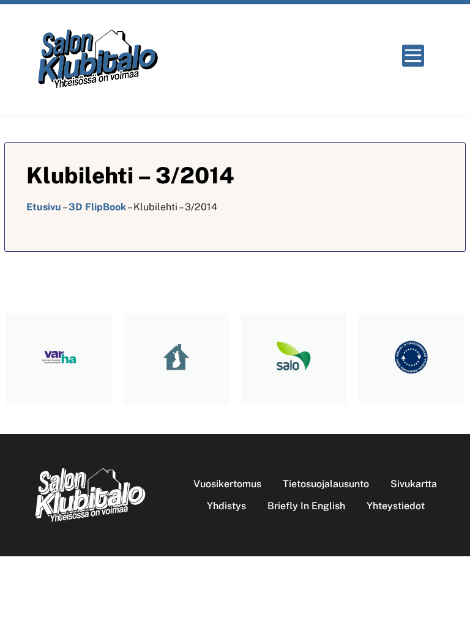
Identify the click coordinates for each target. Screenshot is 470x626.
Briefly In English (306, 506)
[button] (416, 56)
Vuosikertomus (227, 484)
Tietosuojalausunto (326, 484)
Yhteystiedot (396, 506)
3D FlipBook (97, 207)
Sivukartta (413, 484)
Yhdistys (226, 506)
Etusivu (43, 207)
